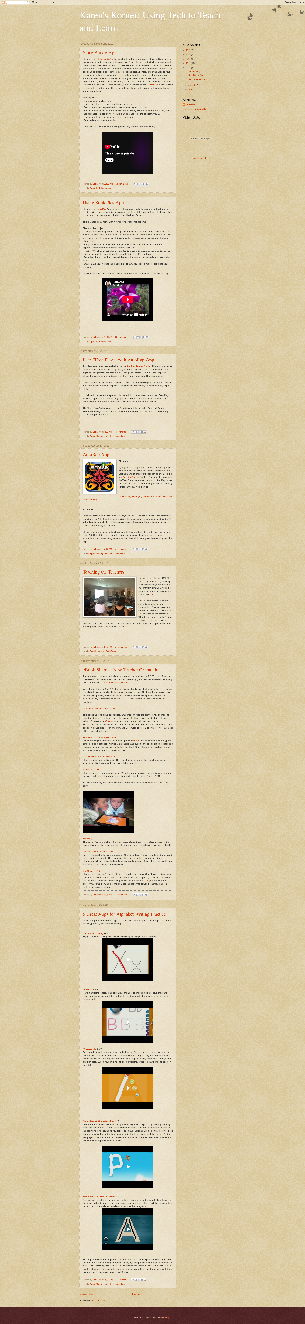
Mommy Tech (102, 436)
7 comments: (121, 432)
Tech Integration (103, 188)
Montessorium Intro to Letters (99, 1196)
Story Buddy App (100, 52)
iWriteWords (89, 1049)
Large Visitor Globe (200, 158)
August (192, 85)
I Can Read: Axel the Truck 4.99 (99, 708)
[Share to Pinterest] (147, 184)
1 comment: (121, 1280)
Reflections (152, 85)
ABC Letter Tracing (93, 933)
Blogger (166, 1318)
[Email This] (135, 184)
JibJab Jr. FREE (91, 769)
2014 (188, 59)
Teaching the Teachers (104, 571)
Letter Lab (88, 989)
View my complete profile (194, 109)
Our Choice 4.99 (91, 871)
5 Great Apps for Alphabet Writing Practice (124, 914)
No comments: (122, 184)
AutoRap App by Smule (138, 366)
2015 (188, 54)
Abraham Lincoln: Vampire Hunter (100, 737)
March (191, 89)
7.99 (119, 737)
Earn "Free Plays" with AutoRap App (118, 359)
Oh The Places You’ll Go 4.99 (98, 851)
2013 (188, 63)
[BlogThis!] (138, 184)
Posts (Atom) (98, 1300)
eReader (109, 721)
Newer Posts (87, 1294)
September (193, 71)
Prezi (152, 594)
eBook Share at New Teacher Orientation (122, 669)
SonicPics (101, 209)
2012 (188, 68)
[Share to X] (141, 184)
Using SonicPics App (103, 202)
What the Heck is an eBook (115, 682)
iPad (136, 741)
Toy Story (87, 839)
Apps (92, 188)
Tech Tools (111, 651)
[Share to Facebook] (144, 184)
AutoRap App (96, 454)
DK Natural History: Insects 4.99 (99, 757)
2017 (188, 50)
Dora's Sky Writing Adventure (98, 1121)
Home (136, 1294)
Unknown (190, 105)
